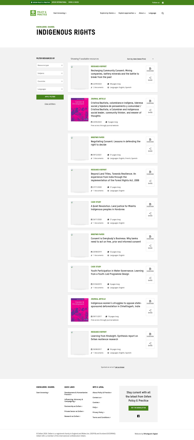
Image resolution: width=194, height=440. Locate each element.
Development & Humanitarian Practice (76, 393)
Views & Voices (73, 2)
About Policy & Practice (102, 393)
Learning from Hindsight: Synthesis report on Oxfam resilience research (114, 338)
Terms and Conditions (101, 417)
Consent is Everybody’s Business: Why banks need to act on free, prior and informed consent (116, 240)
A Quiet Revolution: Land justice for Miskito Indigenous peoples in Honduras (113, 208)
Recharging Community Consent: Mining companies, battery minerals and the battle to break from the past (115, 74)
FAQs (95, 407)
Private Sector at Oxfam (73, 411)
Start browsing (59, 13)
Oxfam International (59, 2)
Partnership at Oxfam (72, 406)
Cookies (96, 402)
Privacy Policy (98, 412)
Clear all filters (50, 104)
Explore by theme (107, 13)
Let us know (119, 367)
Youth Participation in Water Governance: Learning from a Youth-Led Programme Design (117, 273)
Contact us (97, 397)
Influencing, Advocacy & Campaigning (73, 400)
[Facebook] (163, 2)
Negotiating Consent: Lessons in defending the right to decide (115, 143)
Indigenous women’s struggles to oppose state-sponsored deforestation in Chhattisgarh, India (116, 305)
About (141, 13)
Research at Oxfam (71, 416)
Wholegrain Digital (151, 434)
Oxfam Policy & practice (41, 2)
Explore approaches (126, 13)
